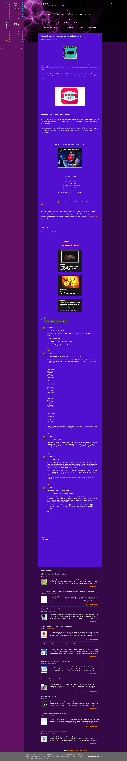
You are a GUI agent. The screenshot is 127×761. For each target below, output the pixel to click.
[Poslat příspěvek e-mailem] (45, 318)
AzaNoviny (59, 14)
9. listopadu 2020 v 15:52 (60, 488)
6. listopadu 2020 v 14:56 (60, 437)
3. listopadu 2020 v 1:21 (60, 327)
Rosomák (65, 321)
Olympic (56, 65)
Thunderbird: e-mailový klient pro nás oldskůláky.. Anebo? (58, 644)
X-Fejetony (47, 28)
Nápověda (92, 28)
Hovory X (87, 23)
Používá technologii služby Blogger (76, 750)
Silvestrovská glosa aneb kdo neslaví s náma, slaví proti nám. (58, 678)
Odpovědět (50, 350)
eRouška (46, 321)
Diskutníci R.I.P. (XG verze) (49, 696)
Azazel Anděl (51, 327)
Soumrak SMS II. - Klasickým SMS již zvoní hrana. (55, 661)
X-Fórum (70, 14)
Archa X (88, 14)
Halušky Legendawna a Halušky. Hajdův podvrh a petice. (57, 626)
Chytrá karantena (56, 321)
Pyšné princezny (93, 216)
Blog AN (79, 14)
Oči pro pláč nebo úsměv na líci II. (51, 609)
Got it (99, 756)
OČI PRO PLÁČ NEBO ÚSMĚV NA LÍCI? (53, 574)
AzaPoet (77, 23)
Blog (58, 23)
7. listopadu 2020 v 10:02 (60, 456)
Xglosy (44, 3)
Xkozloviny (66, 23)
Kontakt (69, 28)
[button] (98, 36)
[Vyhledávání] (112, 4)
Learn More (91, 756)
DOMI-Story (58, 28)
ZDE (74, 341)
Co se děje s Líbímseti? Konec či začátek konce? (54, 713)
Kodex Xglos (80, 28)
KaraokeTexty (56, 231)
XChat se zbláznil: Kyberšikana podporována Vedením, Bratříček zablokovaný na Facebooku (67, 591)
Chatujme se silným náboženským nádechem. (54, 731)
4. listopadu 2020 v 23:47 (60, 354)
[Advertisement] (108, 55)
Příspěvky (6, 31)
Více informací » (92, 587)
